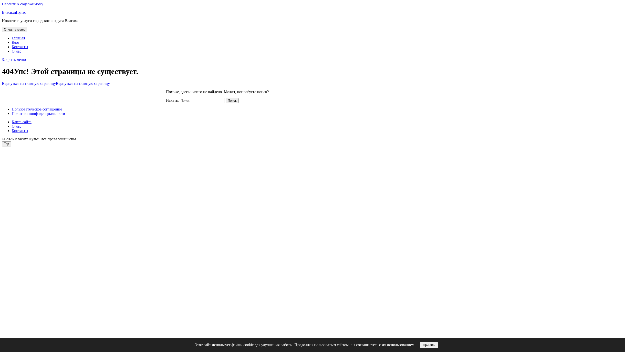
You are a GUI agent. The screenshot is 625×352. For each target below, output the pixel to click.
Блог (16, 42)
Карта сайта (21, 122)
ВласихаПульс (14, 12)
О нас (16, 51)
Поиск (232, 100)
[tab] (14, 29)
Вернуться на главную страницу (56, 83)
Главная (18, 38)
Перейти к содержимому (22, 4)
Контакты (20, 47)
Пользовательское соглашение (37, 109)
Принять (429, 345)
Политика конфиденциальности (38, 113)
